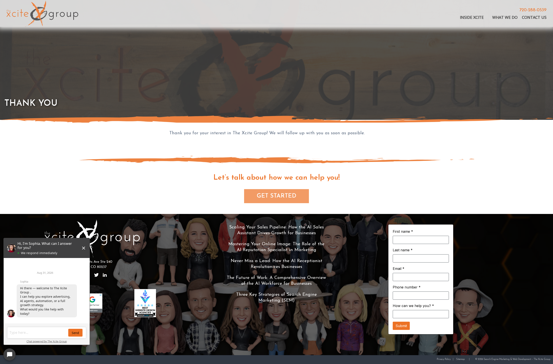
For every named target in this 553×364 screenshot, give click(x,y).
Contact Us (534, 17)
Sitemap (460, 359)
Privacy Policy (444, 359)
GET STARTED (276, 196)
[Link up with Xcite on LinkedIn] (104, 275)
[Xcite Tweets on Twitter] (96, 275)
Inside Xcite (472, 17)
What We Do (505, 17)
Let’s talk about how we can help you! (276, 178)
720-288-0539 (533, 10)
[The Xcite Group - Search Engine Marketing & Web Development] (42, 15)
